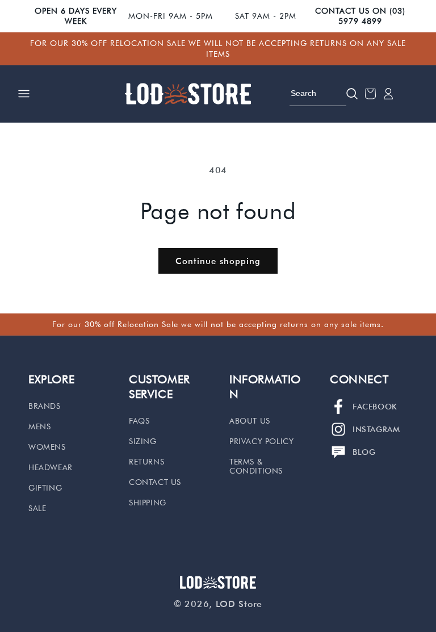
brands (44, 406)
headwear (50, 467)
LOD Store (239, 603)
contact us (155, 482)
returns (146, 461)
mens (39, 426)
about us (249, 420)
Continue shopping (218, 261)
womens (47, 446)
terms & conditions (256, 466)
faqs (139, 420)
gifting (45, 487)
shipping (147, 502)
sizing (143, 441)
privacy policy (261, 441)
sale (37, 508)
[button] (23, 93)
